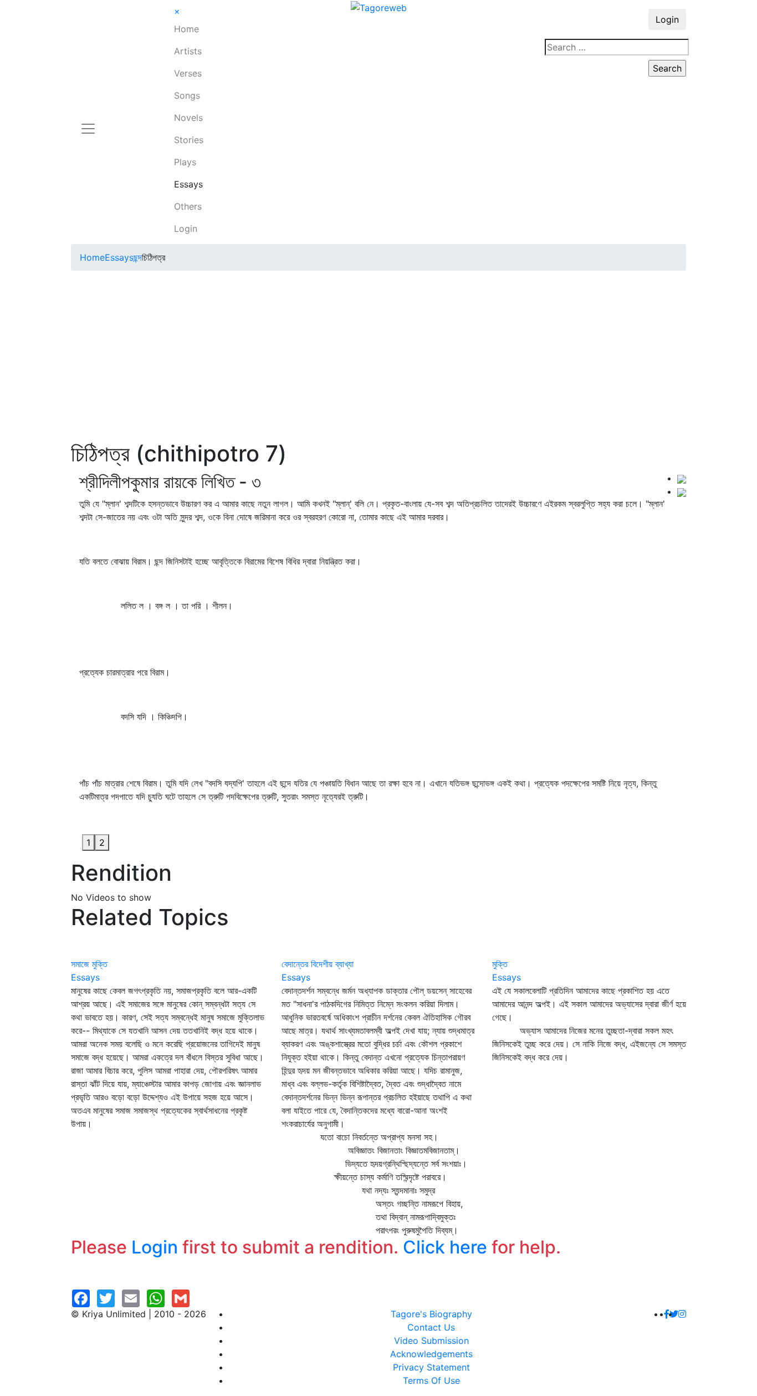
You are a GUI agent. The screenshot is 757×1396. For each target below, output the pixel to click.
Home (186, 28)
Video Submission (431, 1340)
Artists (188, 51)
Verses (188, 73)
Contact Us (431, 1327)
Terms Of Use (431, 1380)
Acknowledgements (431, 1353)
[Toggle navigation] (88, 122)
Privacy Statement (431, 1367)
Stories (188, 139)
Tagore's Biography (431, 1313)
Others (188, 206)
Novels (188, 117)
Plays (185, 161)
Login (185, 228)
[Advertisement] (378, 357)
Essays (188, 184)
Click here (445, 1247)
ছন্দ (138, 257)
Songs (187, 95)
